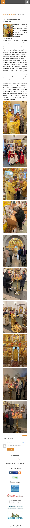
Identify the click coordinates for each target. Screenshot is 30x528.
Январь (13, 14)
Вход (27, 5)
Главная (5, 14)
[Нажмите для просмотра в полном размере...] (15, 133)
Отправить (10, 449)
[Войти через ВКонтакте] (15, 442)
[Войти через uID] (13, 442)
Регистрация (22, 5)
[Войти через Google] (23, 442)
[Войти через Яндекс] (20, 442)
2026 (9, 14)
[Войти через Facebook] (18, 442)
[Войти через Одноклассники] (25, 442)
